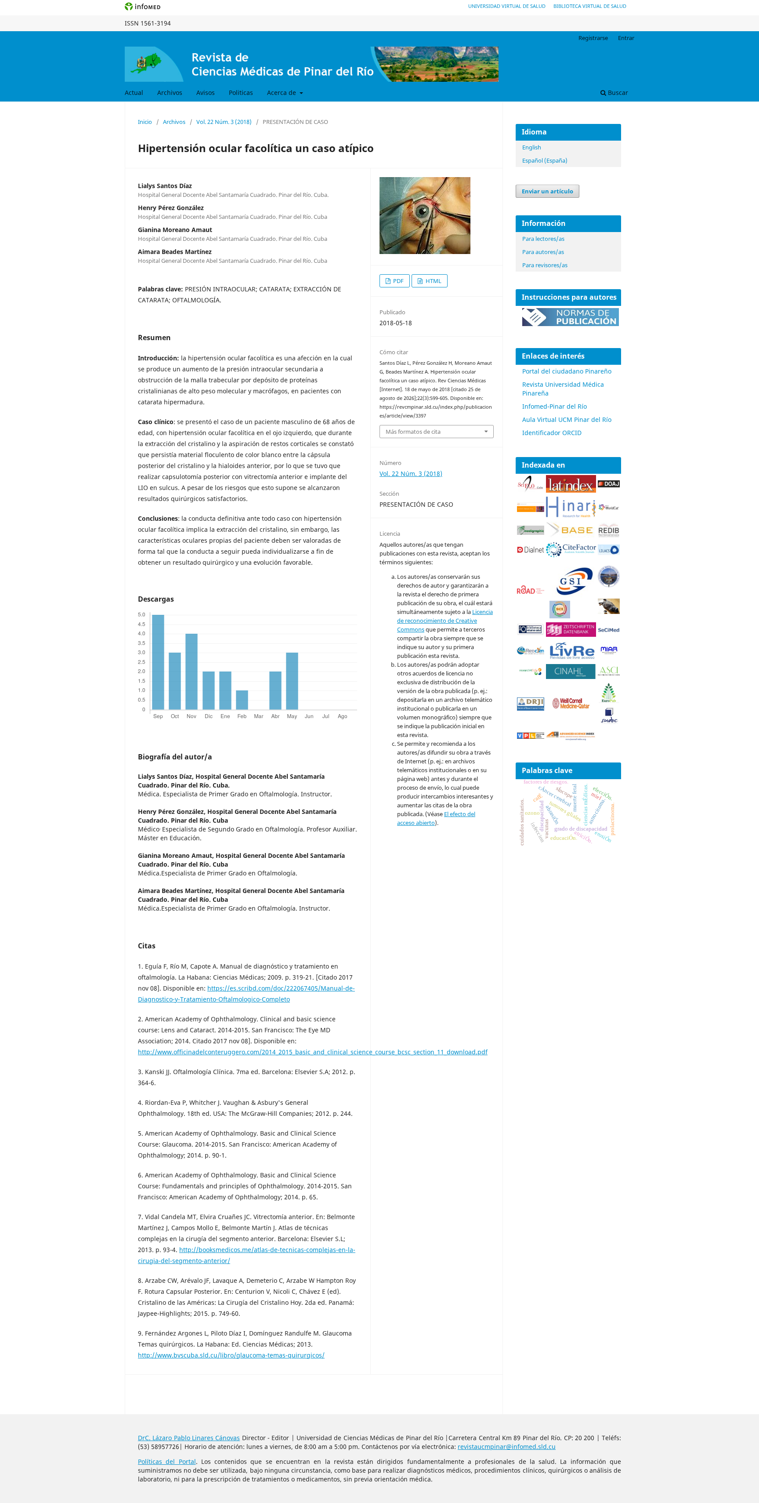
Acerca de (282, 92)
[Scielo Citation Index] (530, 509)
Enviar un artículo (547, 191)
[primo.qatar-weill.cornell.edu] (571, 710)
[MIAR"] (609, 652)
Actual (134, 92)
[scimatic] (559, 616)
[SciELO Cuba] (530, 490)
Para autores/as (543, 252)
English (531, 147)
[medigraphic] (530, 532)
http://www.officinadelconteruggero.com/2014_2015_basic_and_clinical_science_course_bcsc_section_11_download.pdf (313, 1052)
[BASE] (571, 536)
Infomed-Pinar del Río (554, 406)
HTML (432, 281)
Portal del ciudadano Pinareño (566, 371)
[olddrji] (530, 708)
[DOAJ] (609, 485)
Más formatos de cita (413, 432)
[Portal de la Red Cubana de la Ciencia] (530, 652)
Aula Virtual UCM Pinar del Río (566, 419)
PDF (398, 281)
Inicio (145, 122)
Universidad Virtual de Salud (507, 6)
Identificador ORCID (552, 432)
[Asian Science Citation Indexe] (609, 674)
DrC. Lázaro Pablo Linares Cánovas (189, 1438)
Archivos (169, 92)
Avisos (205, 92)
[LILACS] (609, 552)
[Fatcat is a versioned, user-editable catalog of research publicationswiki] (609, 611)
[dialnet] (530, 554)
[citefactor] (571, 555)
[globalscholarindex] (571, 596)
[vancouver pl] (530, 736)
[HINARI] (571, 515)
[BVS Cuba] (530, 633)
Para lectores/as (543, 239)
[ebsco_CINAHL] (571, 676)
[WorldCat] (609, 508)
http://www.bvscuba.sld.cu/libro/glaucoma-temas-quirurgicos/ (231, 1355)
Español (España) (544, 160)
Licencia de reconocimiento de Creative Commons (445, 620)
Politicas (241, 92)
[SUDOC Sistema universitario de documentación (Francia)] (609, 585)
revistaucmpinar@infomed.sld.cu (507, 1446)
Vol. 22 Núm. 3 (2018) (224, 122)
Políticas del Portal (167, 1461)
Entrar (626, 38)
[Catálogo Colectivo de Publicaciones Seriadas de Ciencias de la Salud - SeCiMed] (609, 630)
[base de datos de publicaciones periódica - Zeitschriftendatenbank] (571, 634)
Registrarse (593, 38)
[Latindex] (571, 490)
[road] (530, 591)
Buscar (617, 92)
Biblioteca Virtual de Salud (589, 6)
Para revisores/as (544, 265)
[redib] (609, 536)
